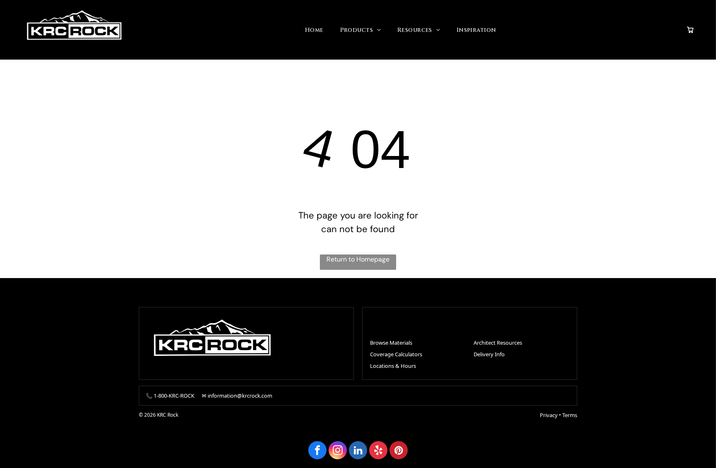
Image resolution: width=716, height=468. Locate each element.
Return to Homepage (358, 259)
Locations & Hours (393, 366)
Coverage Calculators (396, 354)
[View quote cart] (690, 29)
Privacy (549, 415)
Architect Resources (498, 342)
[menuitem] (314, 30)
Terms (569, 415)
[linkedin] (358, 451)
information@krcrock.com (240, 395)
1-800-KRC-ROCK (174, 395)
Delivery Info (489, 354)
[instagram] (338, 451)
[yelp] (378, 451)
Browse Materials (391, 342)
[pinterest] (398, 451)
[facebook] (317, 451)
